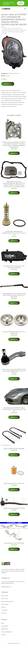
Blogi (2, 623)
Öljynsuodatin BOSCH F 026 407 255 (14, 483)
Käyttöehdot (4, 629)
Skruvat (17, 73)
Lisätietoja (7, 84)
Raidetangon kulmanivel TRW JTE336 (14, 508)
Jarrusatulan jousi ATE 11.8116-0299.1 (14, 543)
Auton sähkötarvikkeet (7, 601)
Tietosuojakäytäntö (6, 632)
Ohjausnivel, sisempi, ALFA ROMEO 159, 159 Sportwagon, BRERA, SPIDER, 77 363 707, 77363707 (14, 371)
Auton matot (4, 598)
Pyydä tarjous (21, 3)
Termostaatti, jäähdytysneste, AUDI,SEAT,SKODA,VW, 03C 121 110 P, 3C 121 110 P (14, 233)
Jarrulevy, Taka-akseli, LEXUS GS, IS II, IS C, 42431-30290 (14, 332)
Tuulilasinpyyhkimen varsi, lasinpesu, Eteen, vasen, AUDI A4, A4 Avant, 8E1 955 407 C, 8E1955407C (14, 295)
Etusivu (3, 27)
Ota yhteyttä (4, 626)
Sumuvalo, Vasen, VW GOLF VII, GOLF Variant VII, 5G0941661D (14, 266)
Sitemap (3, 634)
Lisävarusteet (5, 604)
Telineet (3, 607)
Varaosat (3, 613)
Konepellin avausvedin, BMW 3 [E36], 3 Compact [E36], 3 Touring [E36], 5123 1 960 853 (14, 409)
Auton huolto (4, 595)
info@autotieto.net (6, 586)
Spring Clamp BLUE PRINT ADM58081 (14, 448)
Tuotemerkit (11, 73)
